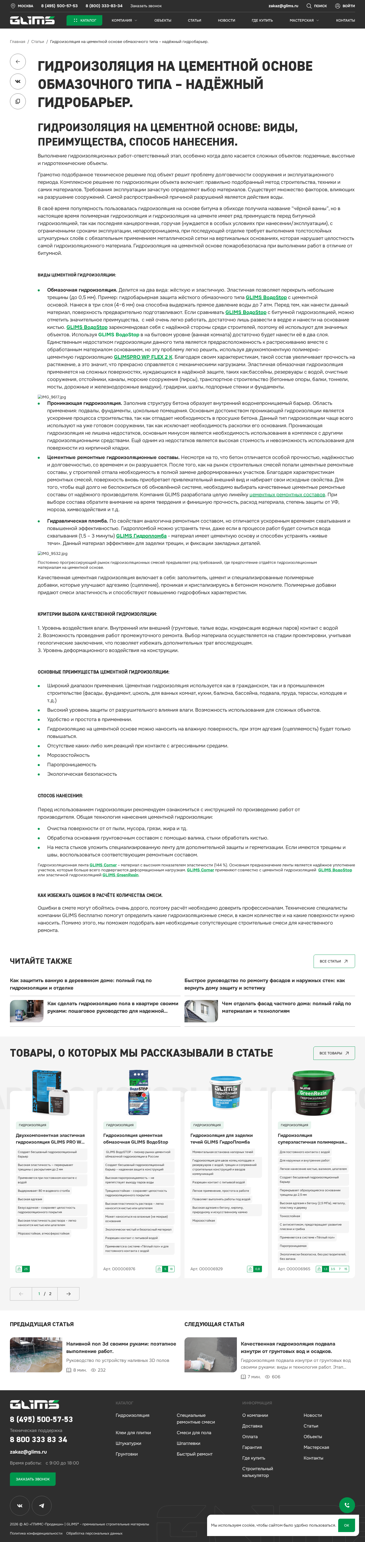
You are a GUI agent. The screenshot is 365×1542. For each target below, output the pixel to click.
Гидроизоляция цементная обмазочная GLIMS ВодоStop (135, 1139)
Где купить (253, 1458)
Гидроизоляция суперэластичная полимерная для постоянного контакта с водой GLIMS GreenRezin (311, 1139)
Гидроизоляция (132, 1415)
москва (25, 6)
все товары (331, 1053)
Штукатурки (128, 1443)
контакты (345, 20)
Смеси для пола (194, 1432)
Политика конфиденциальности (36, 1533)
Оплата (250, 1436)
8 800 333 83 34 (38, 1439)
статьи (194, 20)
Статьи (37, 41)
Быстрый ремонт (195, 1454)
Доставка (252, 1426)
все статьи (330, 961)
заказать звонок (33, 1479)
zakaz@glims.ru (283, 5)
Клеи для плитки (133, 1432)
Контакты (313, 1458)
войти (349, 6)
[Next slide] (68, 1294)
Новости (313, 1415)
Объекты (313, 1436)
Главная (17, 41)
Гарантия (252, 1447)
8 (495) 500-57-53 (59, 5)
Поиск (320, 6)
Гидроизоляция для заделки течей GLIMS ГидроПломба (221, 1139)
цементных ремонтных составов (287, 495)
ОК (346, 1525)
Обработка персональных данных (94, 1533)
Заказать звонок (146, 5)
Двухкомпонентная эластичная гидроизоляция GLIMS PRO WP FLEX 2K (50, 1139)
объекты (162, 20)
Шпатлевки (188, 1443)
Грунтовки (127, 1454)
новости (226, 20)
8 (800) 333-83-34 (104, 5)
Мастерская (316, 1447)
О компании (255, 1415)
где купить (262, 20)
